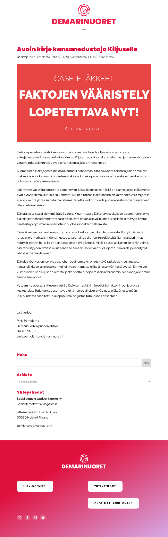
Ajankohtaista (78, 57)
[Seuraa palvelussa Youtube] (43, 517)
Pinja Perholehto (39, 57)
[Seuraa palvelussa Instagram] (35, 517)
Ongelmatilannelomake (113, 503)
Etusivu (93, 57)
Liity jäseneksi (35, 486)
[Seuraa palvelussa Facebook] (27, 517)
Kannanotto (106, 57)
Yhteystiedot (105, 486)
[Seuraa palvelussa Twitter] (20, 517)
